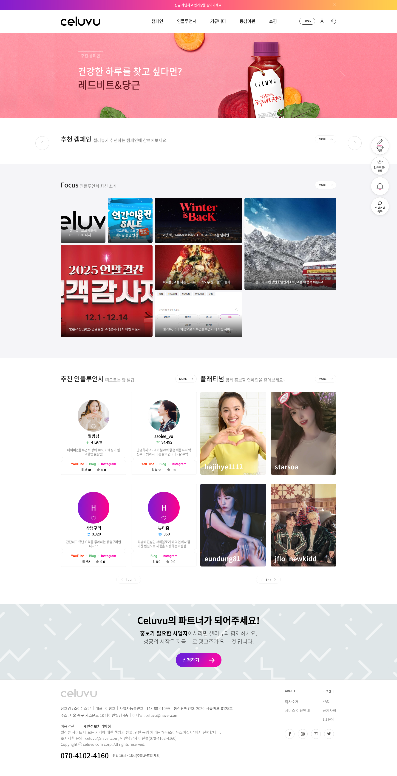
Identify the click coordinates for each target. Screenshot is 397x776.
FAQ (326, 701)
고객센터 (329, 691)
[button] (54, 75)
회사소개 (292, 701)
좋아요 (93, 426)
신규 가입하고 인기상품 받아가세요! (199, 5)
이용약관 (67, 726)
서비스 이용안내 (297, 710)
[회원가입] (322, 21)
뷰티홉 (164, 528)
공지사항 (329, 710)
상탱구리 (93, 528)
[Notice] (380, 186)
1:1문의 (329, 719)
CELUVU (68, 12)
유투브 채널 (316, 734)
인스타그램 (303, 734)
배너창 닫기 (332, 4)
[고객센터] (332, 21)
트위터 (329, 734)
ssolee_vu (163, 436)
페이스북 (290, 734)
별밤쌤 (93, 436)
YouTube (77, 464)
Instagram (108, 464)
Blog (92, 464)
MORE (322, 139)
